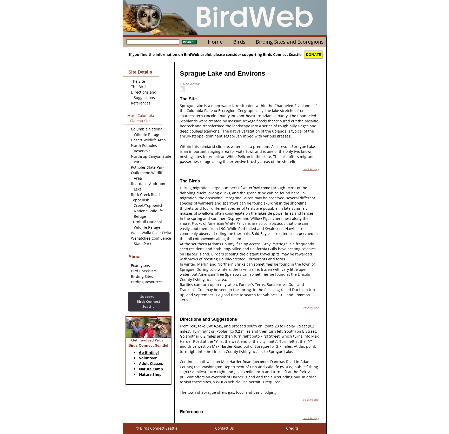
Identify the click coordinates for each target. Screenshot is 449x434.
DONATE (313, 54)
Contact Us (224, 428)
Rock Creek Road (145, 194)
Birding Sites (142, 276)
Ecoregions (140, 265)
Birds (239, 41)
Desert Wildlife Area (148, 139)
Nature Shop (150, 374)
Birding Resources (147, 281)
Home (215, 41)
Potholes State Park (147, 167)
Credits (292, 428)
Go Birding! (149, 352)
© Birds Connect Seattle (156, 428)
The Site (138, 81)
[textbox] (153, 41)
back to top (311, 169)
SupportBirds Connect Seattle (148, 301)
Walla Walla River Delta (151, 232)
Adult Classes (151, 363)
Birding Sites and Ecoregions (290, 41)
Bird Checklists (144, 270)
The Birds (139, 86)
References (140, 103)
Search (189, 42)
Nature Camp (151, 368)
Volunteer (148, 358)
